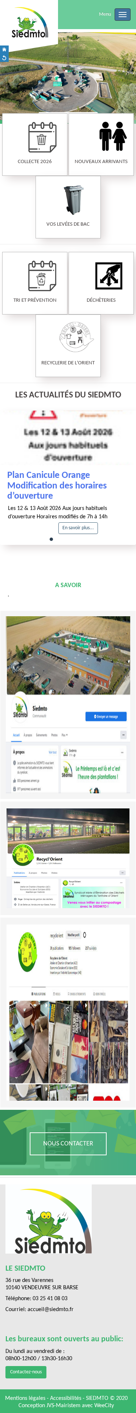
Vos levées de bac (68, 224)
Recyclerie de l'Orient (68, 363)
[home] (4, 49)
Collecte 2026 (35, 162)
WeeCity (104, 1406)
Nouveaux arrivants (101, 162)
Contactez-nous (26, 1372)
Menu (105, 14)
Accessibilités (66, 1398)
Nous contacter (68, 1143)
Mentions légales (26, 1398)
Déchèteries (101, 300)
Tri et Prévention (35, 300)
